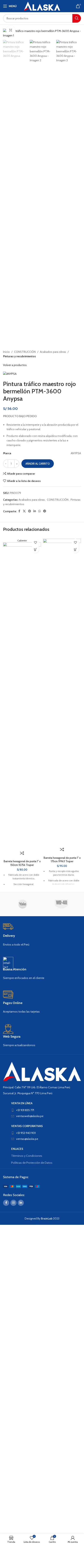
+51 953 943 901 (26, 1133)
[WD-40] (61, 904)
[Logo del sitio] (42, 6)
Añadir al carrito (37, 463)
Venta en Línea (21, 1103)
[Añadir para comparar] (22, 853)
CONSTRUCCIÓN (25, 352)
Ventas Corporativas (27, 1126)
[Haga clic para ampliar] (10, 30)
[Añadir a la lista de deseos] (35, 542)
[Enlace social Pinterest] (29, 511)
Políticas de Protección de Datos (31, 1163)
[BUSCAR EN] (76, 18)
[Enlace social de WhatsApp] (39, 511)
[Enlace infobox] (42, 935)
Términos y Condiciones (26, 1156)
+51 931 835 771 (25, 1110)
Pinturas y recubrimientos (19, 356)
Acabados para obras (53, 352)
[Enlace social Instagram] (13, 1203)
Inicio (6, 352)
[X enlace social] (24, 511)
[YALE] (22, 904)
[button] (35, 549)
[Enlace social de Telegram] (44, 511)
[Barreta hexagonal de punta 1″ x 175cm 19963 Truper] (62, 691)
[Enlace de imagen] (42, 1071)
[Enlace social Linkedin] (34, 511)
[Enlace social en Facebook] (19, 511)
